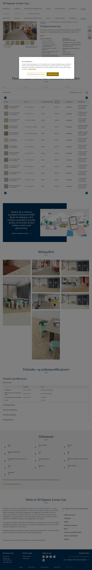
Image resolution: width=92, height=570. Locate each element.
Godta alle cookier (52, 74)
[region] (46, 68)
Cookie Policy (32, 69)
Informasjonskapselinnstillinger (36, 74)
